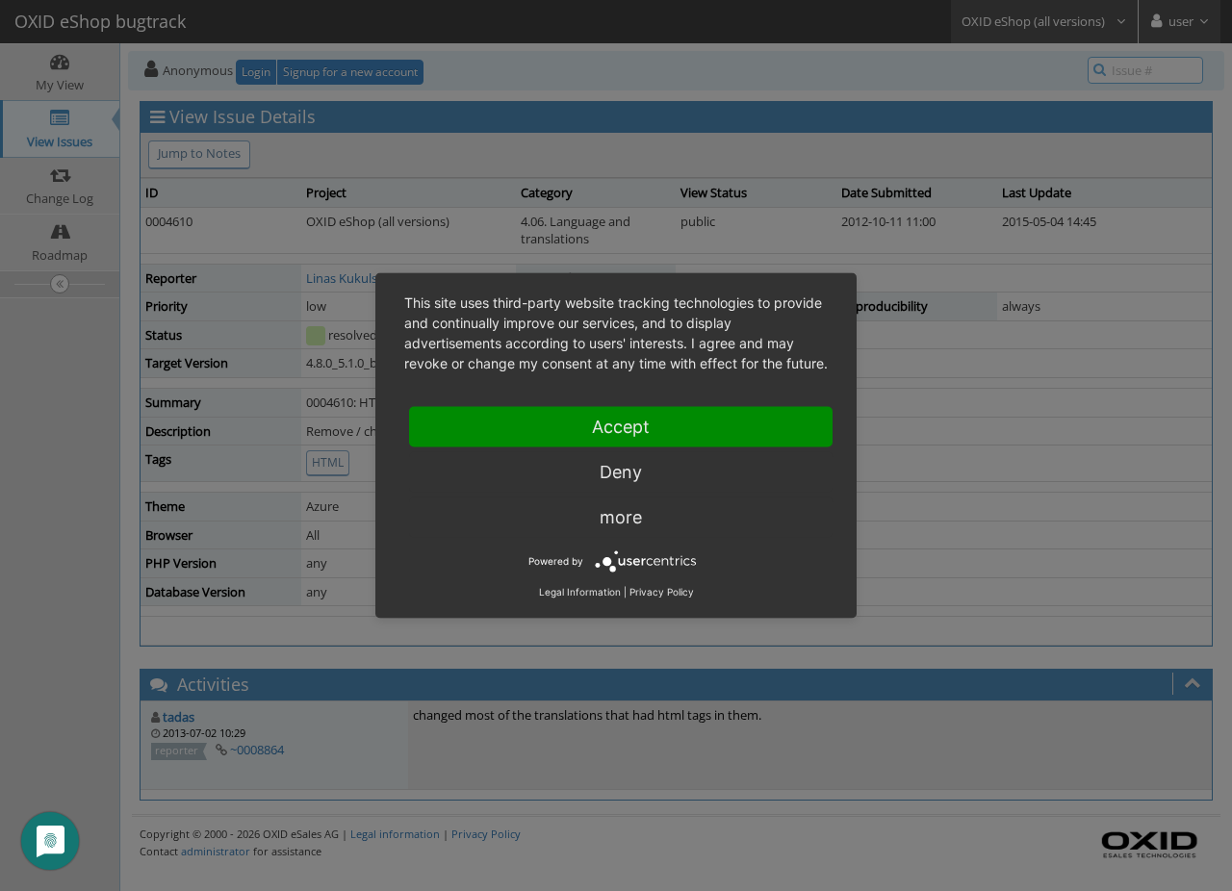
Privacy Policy (661, 592)
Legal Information (580, 592)
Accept (621, 427)
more (621, 517)
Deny (621, 472)
